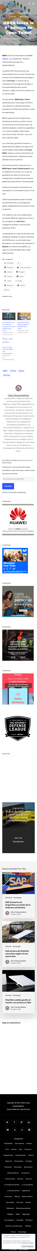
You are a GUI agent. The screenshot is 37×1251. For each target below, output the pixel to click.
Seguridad (26, 1214)
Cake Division (24, 1109)
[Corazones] (18, 840)
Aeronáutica (19, 1143)
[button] (33, 4)
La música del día (13, 1191)
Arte (7, 1149)
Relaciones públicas (23, 1208)
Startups (6, 375)
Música (17, 1196)
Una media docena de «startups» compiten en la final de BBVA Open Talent (8, 326)
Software (24, 17)
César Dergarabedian (12, 39)
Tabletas (28, 1226)
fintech (13, 371)
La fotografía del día (11, 1185)
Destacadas (18, 1161)
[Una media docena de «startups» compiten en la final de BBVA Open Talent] (8, 316)
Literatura (8, 1196)
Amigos (29, 1143)
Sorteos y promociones (14, 1226)
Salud (18, 1214)
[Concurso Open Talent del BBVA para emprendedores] (8, 341)
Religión (10, 1214)
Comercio (27, 1149)
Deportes (8, 1161)
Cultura (31, 1155)
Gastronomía (10, 1179)
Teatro (13, 1232)
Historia (20, 1179)
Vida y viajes (23, 1249)
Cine (20, 1149)
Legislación (26, 1191)
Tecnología (17, 898)
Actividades (8, 1143)
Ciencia (14, 1149)
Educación (18, 1167)
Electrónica (28, 1167)
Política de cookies (27, 1242)
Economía (10, 13)
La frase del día (27, 1185)
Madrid (21, 371)
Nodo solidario (27, 1196)
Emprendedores (24, 13)
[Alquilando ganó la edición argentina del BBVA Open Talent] (24, 316)
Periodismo (10, 1202)
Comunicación (20, 1155)
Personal (20, 1202)
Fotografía (25, 1173)
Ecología (28, 1161)
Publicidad (10, 1208)
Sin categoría (9, 1220)
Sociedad (20, 1220)
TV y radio (13, 1249)
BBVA (5, 371)
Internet (12, 17)
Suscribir (8, 486)
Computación (8, 1155)
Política (28, 1202)
